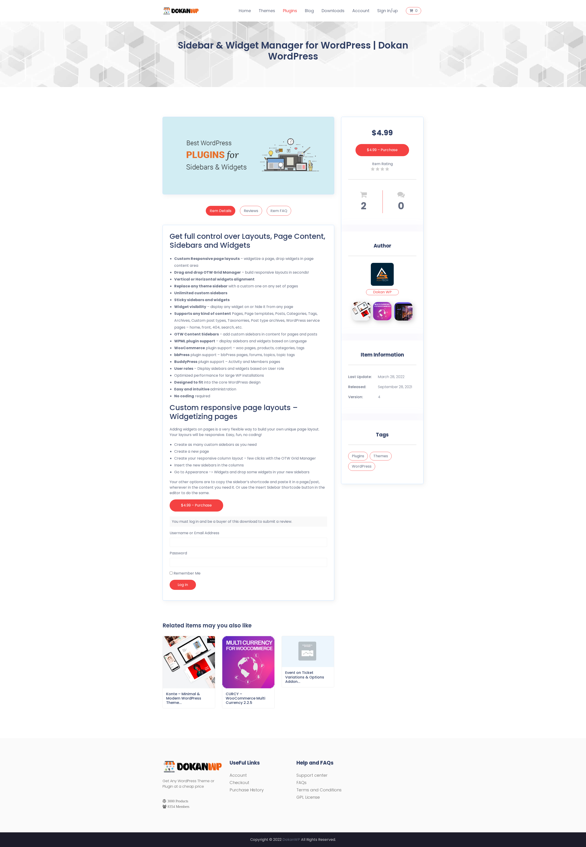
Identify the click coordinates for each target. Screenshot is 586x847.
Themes (267, 11)
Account (360, 11)
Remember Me (187, 573)
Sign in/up (387, 11)
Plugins (290, 11)
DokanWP (291, 839)
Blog (309, 11)
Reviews (251, 210)
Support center (312, 775)
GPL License (308, 797)
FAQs (301, 782)
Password (178, 553)
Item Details (220, 210)
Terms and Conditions (319, 790)
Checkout (239, 782)
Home (245, 11)
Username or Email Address (194, 533)
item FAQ (279, 210)
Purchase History (247, 790)
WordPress (362, 466)
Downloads (333, 11)
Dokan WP (382, 292)
